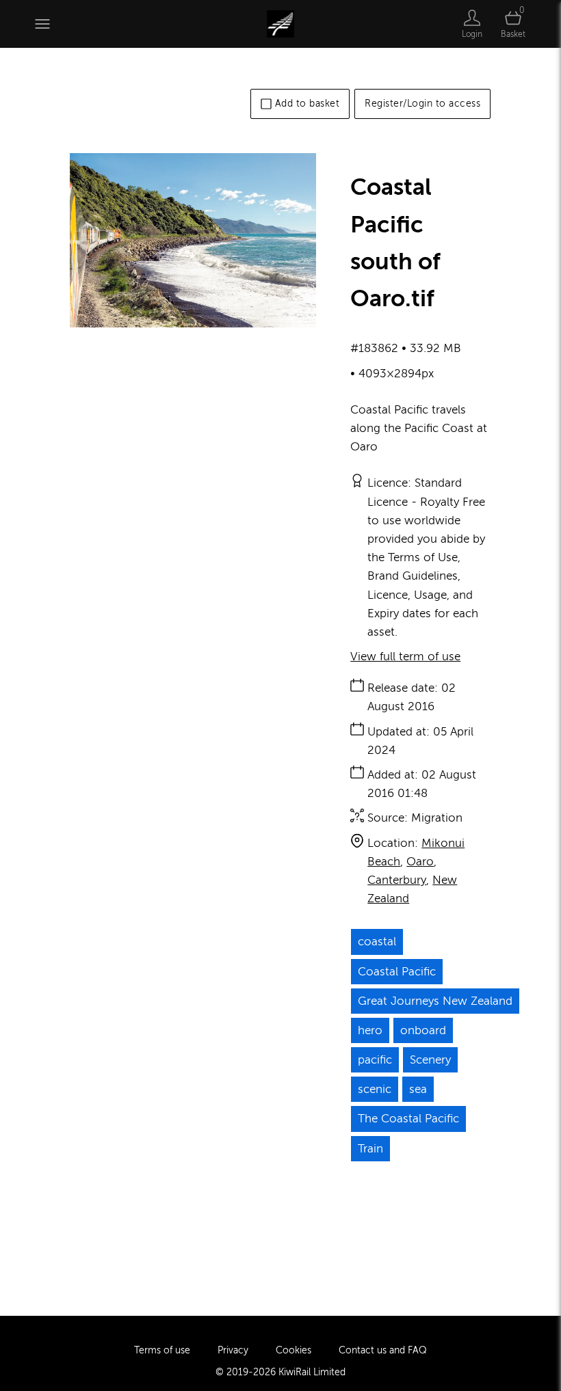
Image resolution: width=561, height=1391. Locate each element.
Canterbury (396, 880)
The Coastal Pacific (408, 1118)
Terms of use (162, 1350)
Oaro (420, 861)
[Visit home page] (280, 24)
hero (370, 1030)
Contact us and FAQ (383, 1350)
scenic (374, 1089)
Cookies (293, 1350)
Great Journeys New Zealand (435, 1001)
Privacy (233, 1350)
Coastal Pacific (397, 971)
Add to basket (307, 103)
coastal (377, 941)
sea (418, 1089)
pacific (375, 1059)
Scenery (430, 1059)
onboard (423, 1030)
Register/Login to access (422, 103)
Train (370, 1148)
